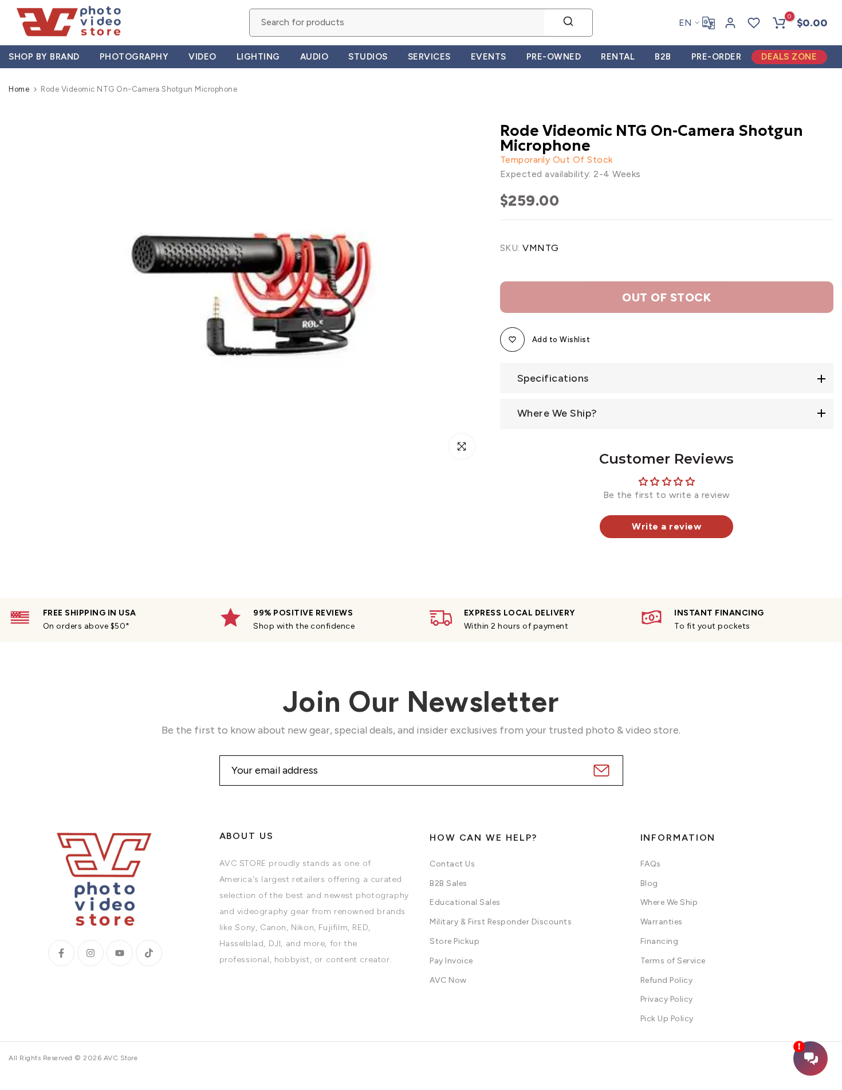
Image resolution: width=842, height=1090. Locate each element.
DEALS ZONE (789, 57)
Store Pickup (454, 941)
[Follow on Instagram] (90, 953)
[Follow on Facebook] (61, 953)
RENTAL (618, 57)
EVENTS (488, 57)
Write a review (666, 526)
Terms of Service (673, 961)
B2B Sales (448, 883)
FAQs (650, 864)
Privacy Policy (666, 999)
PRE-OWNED (553, 57)
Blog (649, 883)
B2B (663, 57)
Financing (659, 941)
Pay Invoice (451, 961)
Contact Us (452, 864)
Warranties (661, 922)
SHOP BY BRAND (44, 57)
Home (19, 89)
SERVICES (429, 57)
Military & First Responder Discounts (501, 922)
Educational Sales (465, 902)
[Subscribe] (600, 770)
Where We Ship (669, 902)
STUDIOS (368, 57)
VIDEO (202, 57)
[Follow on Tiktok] (149, 953)
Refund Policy (666, 980)
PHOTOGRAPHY (134, 57)
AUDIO (314, 57)
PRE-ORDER (716, 57)
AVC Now (448, 980)
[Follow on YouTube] (120, 953)
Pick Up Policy (667, 1019)
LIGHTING (258, 57)
